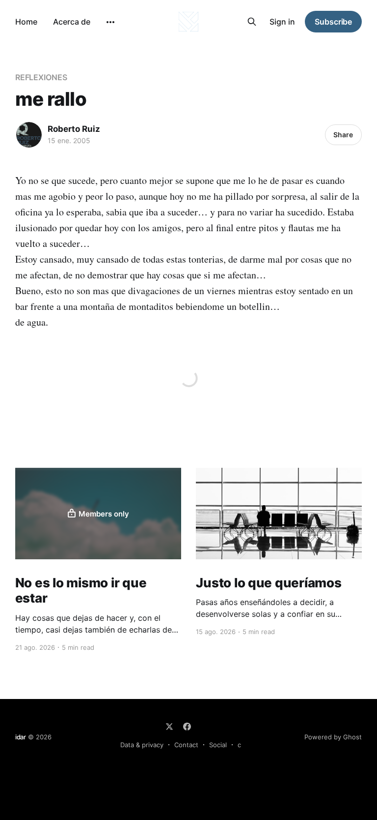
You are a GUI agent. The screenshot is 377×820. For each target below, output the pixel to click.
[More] (110, 22)
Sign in (282, 22)
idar (20, 737)
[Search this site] (252, 22)
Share (343, 134)
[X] (169, 726)
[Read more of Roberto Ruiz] (29, 135)
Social (218, 745)
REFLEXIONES (41, 77)
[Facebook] (187, 726)
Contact (186, 745)
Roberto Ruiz (74, 129)
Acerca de (71, 22)
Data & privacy (141, 745)
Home (26, 22)
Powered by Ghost (333, 737)
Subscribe (333, 22)
